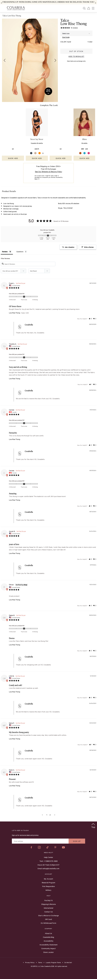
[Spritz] (39, 153)
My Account (48, 879)
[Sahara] (80, 153)
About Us (48, 933)
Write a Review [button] (89, 247)
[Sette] (35, 153)
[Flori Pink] (89, 153)
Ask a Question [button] (69, 247)
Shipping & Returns (48, 904)
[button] (4, 60)
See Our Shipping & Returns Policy (48, 171)
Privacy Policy (29, 962)
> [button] (54, 815)
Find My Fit (48, 900)
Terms (40, 962)
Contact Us (48, 911)
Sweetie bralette (37, 143)
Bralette (84, 143)
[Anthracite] (31, 153)
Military (48, 890)
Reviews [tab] (5, 251)
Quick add (13, 158)
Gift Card (48, 919)
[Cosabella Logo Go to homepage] (16, 8)
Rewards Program (48, 882)
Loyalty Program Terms (53, 962)
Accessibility (48, 941)
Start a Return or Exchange (48, 915)
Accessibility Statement (48, 944)
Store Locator (48, 952)
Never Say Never (36, 139)
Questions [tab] (19, 251)
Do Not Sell (68, 962)
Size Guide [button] (65, 37)
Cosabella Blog (48, 937)
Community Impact (48, 948)
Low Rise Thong (14, 313)
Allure (84, 139)
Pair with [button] (48, 90)
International (48, 908)
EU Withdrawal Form (48, 923)
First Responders (48, 886)
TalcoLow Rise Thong (73, 22)
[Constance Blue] (84, 153)
